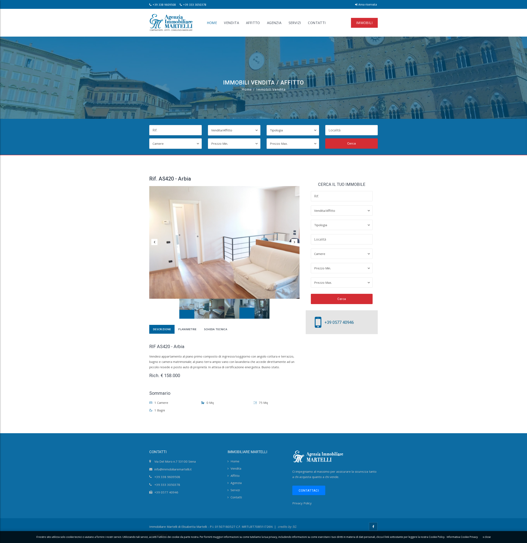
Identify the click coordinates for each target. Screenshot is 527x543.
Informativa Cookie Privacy (462, 537)
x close (487, 537)
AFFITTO (253, 23)
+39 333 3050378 (194, 5)
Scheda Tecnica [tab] (215, 329)
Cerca (351, 143)
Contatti (236, 497)
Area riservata (367, 4)
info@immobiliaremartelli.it (173, 469)
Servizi (235, 490)
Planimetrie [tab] (187, 329)
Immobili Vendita (271, 89)
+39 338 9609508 (164, 5)
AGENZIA (274, 23)
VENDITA (231, 23)
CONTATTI (317, 23)
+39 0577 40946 (339, 322)
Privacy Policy (302, 503)
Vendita (236, 468)
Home (247, 89)
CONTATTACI (309, 490)
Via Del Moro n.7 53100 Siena (175, 461)
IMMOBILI (364, 23)
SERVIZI (295, 23)
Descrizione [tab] (162, 329)
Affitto (235, 476)
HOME (212, 23)
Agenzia (236, 483)
